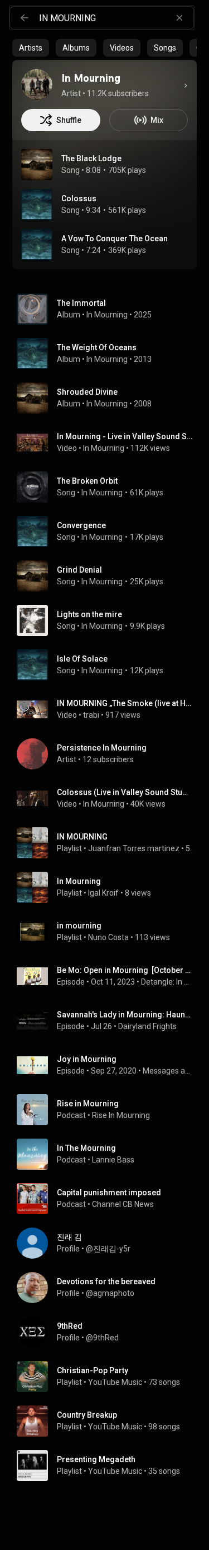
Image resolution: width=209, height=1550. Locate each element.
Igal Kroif (103, 892)
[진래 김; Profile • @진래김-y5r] (109, 1243)
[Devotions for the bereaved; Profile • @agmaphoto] (109, 1287)
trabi (91, 715)
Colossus (78, 198)
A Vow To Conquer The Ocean (114, 238)
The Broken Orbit (87, 480)
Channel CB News (123, 1204)
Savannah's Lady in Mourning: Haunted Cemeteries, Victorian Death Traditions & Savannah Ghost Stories (125, 1014)
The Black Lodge (91, 158)
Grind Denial (79, 569)
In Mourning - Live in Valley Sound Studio (125, 436)
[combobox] (116, 18)
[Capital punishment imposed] (109, 1198)
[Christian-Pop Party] (109, 1376)
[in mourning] (109, 932)
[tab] (30, 48)
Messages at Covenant (168, 1070)
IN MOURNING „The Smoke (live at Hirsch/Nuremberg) (125, 703)
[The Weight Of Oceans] (109, 353)
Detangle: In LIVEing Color (167, 981)
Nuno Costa (108, 937)
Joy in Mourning (86, 1059)
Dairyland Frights (147, 1026)
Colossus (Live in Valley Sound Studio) (125, 792)
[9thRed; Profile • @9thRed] (109, 1332)
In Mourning (107, 314)
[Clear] (179, 18)
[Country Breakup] (109, 1421)
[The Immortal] (109, 309)
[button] (37, 164)
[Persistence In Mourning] (109, 754)
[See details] (185, 85)
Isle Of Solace (82, 658)
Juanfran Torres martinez (133, 848)
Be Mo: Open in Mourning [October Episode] (125, 970)
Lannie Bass (113, 1159)
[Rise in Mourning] (109, 1109)
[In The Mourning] (109, 1154)
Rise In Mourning (121, 1115)
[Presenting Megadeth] (109, 1465)
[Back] (24, 18)
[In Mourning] (36, 84)
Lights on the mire (89, 614)
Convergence (81, 525)
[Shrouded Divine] (109, 398)
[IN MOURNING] (109, 843)
